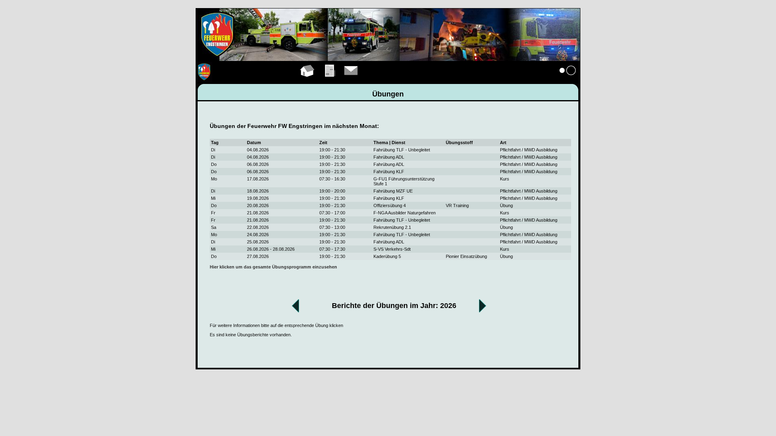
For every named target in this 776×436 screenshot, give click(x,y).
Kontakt (351, 80)
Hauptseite (307, 80)
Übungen (330, 80)
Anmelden (568, 80)
